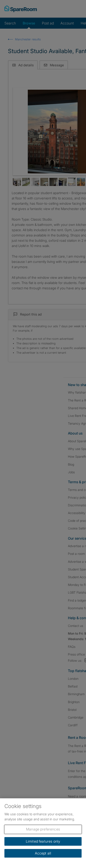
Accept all (43, 853)
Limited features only (43, 841)
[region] (43, 830)
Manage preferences (43, 829)
